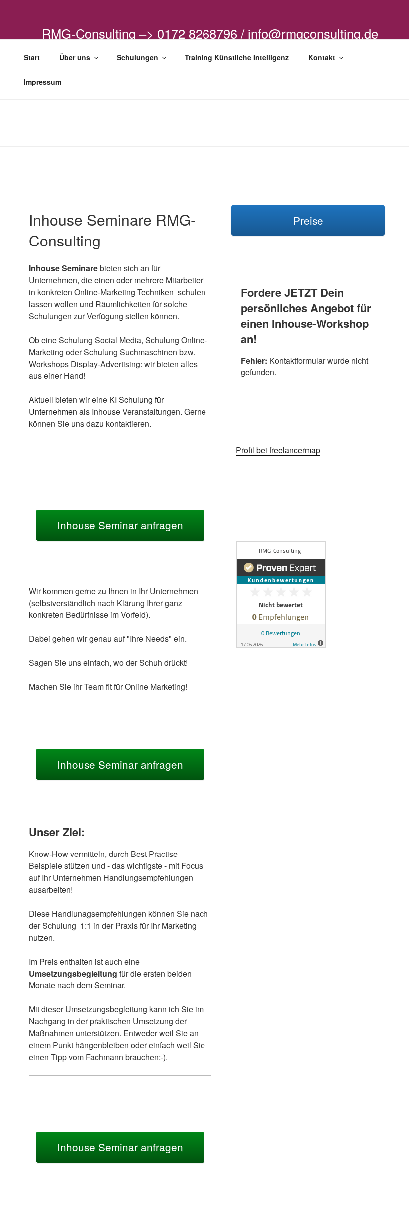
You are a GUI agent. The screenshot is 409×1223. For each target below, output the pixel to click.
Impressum (42, 82)
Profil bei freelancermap (278, 450)
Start (32, 57)
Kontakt (321, 57)
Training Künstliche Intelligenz (237, 57)
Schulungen (137, 57)
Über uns (74, 57)
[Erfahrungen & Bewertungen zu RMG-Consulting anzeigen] (281, 645)
